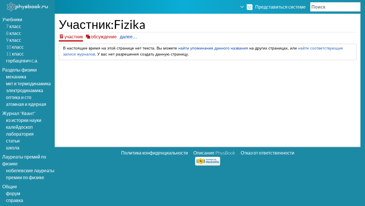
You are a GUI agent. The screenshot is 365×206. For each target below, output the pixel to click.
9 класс (13, 40)
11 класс (15, 53)
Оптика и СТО (18, 97)
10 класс (15, 46)
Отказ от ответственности (267, 152)
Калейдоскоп (19, 127)
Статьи (13, 140)
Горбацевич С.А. (22, 60)
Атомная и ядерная (26, 104)
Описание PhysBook (214, 152)
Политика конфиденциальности (154, 152)
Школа (12, 147)
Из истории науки (23, 120)
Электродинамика (24, 90)
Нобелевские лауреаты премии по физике (30, 174)
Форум (13, 193)
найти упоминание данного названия (213, 48)
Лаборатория (20, 133)
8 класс (13, 33)
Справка (14, 200)
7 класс (13, 26)
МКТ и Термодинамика (28, 83)
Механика (16, 76)
